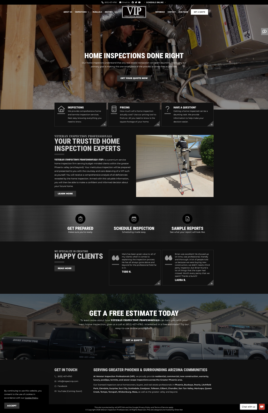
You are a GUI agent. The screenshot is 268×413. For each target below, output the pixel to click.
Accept (12, 405)
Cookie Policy (31, 398)
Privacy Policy (144, 407)
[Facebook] (133, 2)
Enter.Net (179, 410)
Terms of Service (161, 407)
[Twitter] (136, 2)
